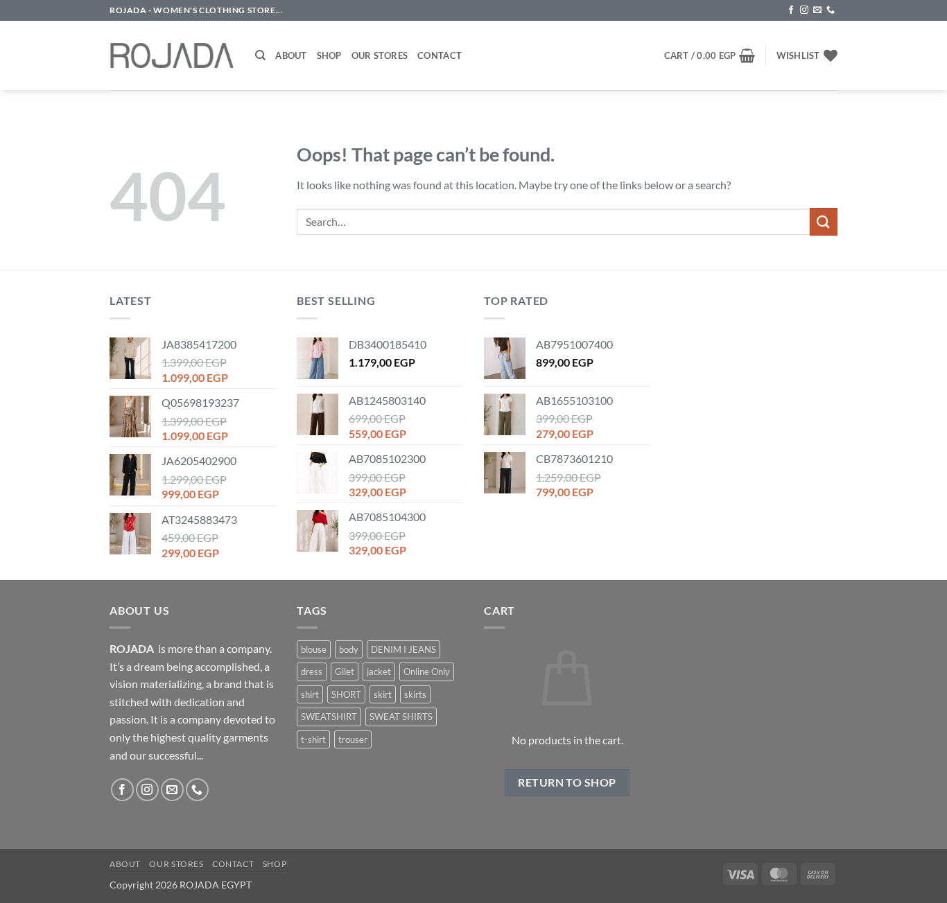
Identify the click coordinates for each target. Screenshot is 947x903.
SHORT (346, 694)
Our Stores (379, 55)
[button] (710, 55)
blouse (314, 649)
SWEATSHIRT (329, 716)
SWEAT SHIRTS (401, 716)
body (348, 649)
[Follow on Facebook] (791, 10)
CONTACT (233, 864)
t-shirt (313, 739)
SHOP (274, 864)
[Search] (260, 55)
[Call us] (830, 10)
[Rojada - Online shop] (172, 55)
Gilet (344, 671)
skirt (383, 694)
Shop (329, 55)
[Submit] (823, 221)
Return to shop (567, 782)
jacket (379, 671)
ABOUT (125, 864)
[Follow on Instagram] (804, 10)
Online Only (426, 671)
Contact (439, 55)
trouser (352, 739)
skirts (415, 694)
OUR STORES (176, 864)
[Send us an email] (817, 10)
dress (311, 671)
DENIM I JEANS (403, 649)
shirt (310, 694)
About (290, 55)
